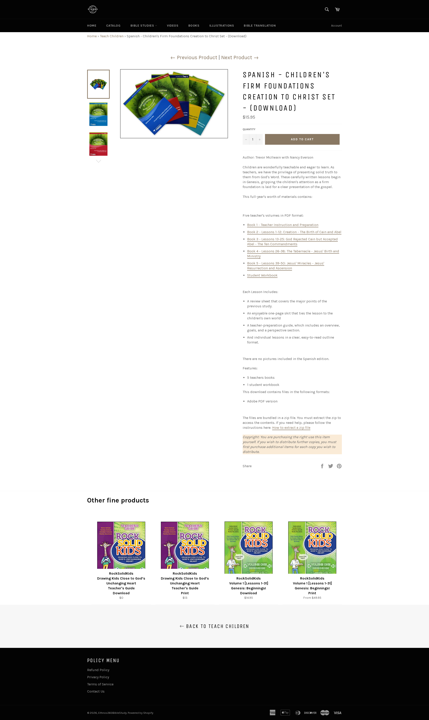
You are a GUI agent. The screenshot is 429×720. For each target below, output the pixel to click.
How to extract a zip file (291, 427)
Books (194, 25)
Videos (173, 25)
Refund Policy (98, 670)
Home (91, 25)
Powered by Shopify (140, 712)
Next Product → (240, 57)
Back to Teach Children (216, 626)
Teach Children (112, 36)
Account (336, 25)
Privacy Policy (98, 677)
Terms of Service (100, 684)
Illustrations (221, 25)
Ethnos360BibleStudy (112, 712)
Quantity (249, 129)
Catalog (113, 25)
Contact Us (96, 691)
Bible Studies (142, 25)
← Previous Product (193, 57)
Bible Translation (260, 25)
